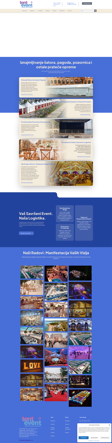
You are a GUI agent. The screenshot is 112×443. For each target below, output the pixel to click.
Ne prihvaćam (94, 437)
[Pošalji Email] (66, 4)
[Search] (95, 11)
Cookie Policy (91, 440)
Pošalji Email (70, 3)
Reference (62, 10)
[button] (109, 425)
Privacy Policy (96, 440)
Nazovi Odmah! (57, 3)
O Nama (47, 10)
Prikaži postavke (105, 437)
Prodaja (40, 10)
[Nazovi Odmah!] (52, 4)
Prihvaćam (83, 437)
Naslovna (24, 10)
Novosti (70, 10)
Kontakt (54, 10)
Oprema (32, 10)
